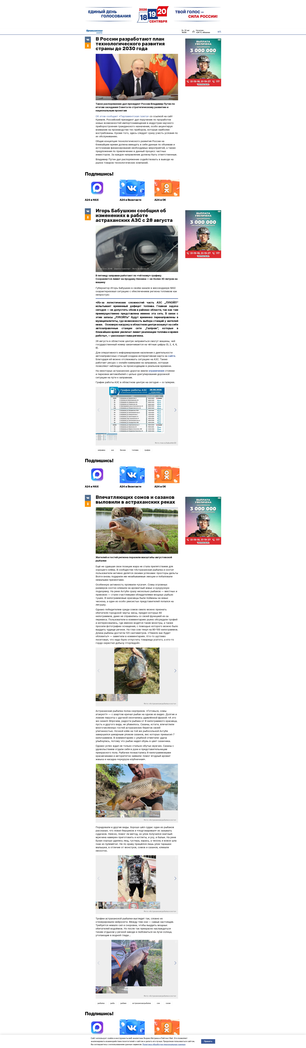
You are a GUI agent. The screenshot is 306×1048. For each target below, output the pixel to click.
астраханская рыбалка (141, 1003)
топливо (135, 450)
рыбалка (101, 1003)
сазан (168, 1003)
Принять (208, 1041)
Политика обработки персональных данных (164, 1044)
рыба (112, 1003)
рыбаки (123, 1003)
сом (158, 1003)
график (147, 450)
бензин (123, 450)
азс (112, 450)
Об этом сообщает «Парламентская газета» (122, 116)
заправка (101, 450)
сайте (171, 356)
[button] (175, 410)
